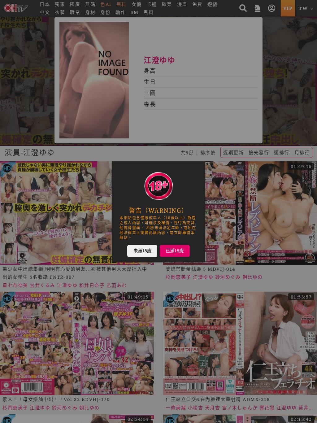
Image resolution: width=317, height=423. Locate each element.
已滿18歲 (175, 250)
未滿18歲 (142, 250)
